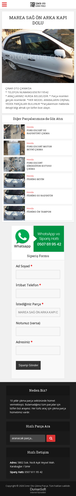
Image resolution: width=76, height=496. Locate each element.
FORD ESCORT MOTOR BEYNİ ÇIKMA (39, 148)
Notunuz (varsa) (28, 323)
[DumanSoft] (38, 490)
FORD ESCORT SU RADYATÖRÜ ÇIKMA (38, 132)
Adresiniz (24, 342)
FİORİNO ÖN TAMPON (39, 211)
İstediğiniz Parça (29, 304)
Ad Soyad (24, 266)
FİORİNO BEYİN (35, 179)
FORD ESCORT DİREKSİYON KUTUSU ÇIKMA (39, 165)
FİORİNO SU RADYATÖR (40, 195)
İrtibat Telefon (28, 285)
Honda (30, 127)
